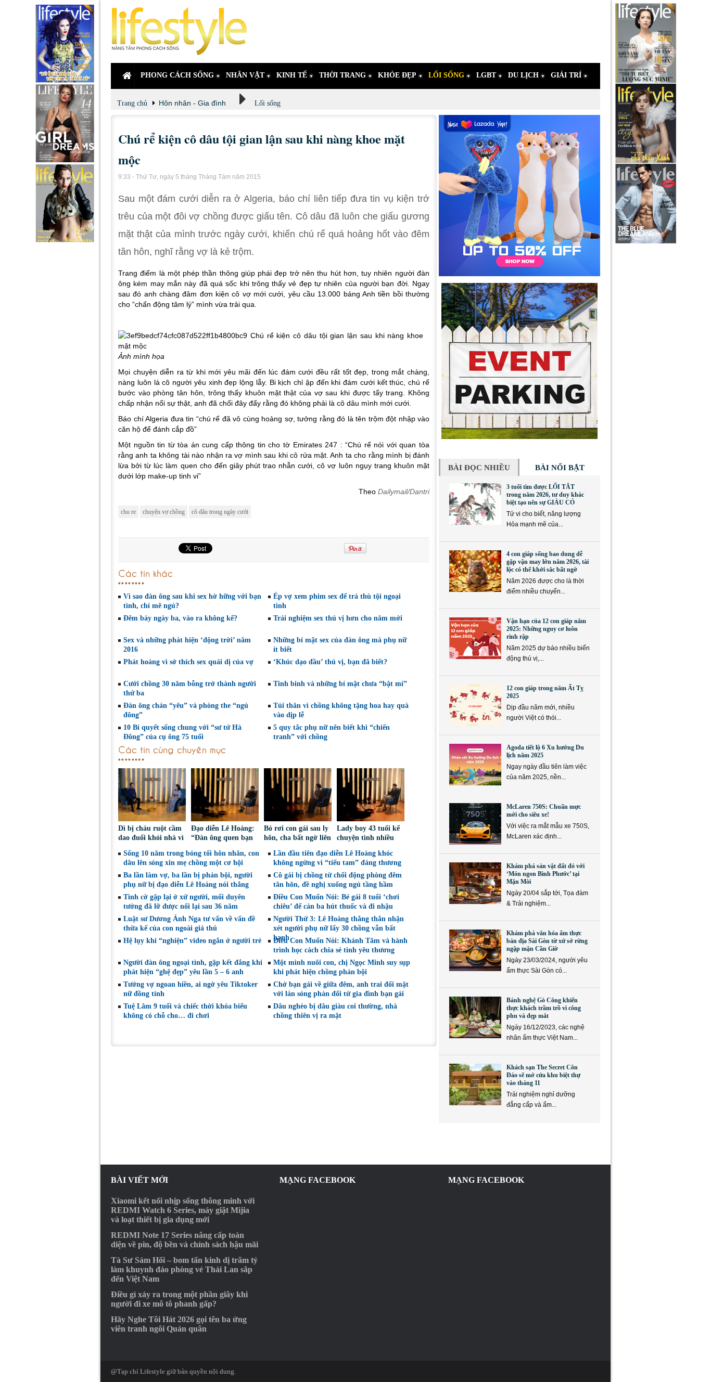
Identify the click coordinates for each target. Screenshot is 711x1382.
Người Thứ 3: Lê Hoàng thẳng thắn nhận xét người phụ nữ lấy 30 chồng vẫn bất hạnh (338, 928)
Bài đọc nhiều (479, 467)
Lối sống (268, 103)
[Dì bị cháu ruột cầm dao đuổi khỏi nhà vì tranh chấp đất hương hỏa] (152, 796)
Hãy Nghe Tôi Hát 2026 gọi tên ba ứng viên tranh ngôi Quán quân (179, 1324)
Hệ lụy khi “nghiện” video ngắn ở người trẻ (192, 941)
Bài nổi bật (560, 467)
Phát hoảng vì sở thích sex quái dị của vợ (188, 662)
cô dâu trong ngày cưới (220, 511)
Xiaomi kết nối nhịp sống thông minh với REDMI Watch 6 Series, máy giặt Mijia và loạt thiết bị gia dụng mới (183, 1210)
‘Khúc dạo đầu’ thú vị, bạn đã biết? (330, 662)
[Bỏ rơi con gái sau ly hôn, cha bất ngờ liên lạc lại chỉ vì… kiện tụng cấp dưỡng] (298, 796)
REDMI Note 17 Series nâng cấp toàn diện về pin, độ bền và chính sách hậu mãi (184, 1240)
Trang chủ (132, 103)
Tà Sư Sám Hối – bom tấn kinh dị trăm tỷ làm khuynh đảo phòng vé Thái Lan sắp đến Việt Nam (184, 1269)
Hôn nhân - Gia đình (192, 103)
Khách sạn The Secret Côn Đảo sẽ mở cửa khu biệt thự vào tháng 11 (543, 1075)
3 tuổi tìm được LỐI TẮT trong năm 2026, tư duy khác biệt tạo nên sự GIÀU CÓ (545, 494)
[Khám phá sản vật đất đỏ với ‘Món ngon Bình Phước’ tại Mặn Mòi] (475, 883)
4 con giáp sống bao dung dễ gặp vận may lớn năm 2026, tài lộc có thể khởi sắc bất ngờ (547, 561)
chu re (128, 511)
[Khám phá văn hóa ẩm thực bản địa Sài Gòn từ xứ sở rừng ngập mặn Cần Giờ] (475, 950)
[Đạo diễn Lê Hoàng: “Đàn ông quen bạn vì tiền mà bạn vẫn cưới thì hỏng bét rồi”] (225, 796)
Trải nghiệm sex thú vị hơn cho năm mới (337, 618)
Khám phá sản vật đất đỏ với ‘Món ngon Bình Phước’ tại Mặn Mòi (545, 873)
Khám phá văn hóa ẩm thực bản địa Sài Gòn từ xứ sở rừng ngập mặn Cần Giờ (547, 940)
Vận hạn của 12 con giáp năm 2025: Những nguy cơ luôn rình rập (546, 628)
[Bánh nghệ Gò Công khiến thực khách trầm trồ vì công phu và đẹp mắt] (475, 1017)
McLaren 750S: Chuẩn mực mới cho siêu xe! (543, 810)
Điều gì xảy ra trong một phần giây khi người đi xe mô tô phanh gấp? (179, 1299)
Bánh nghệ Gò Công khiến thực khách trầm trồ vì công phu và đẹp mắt (543, 1008)
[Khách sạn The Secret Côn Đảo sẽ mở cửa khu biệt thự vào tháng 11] (475, 1084)
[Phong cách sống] (184, 31)
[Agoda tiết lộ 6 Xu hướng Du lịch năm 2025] (475, 764)
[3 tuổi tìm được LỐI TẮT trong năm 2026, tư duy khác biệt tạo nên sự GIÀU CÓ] (475, 504)
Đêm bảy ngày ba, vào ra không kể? (180, 618)
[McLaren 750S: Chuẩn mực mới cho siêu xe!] (475, 824)
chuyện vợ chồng (164, 511)
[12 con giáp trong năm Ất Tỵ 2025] (475, 705)
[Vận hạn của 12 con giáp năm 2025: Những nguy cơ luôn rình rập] (475, 638)
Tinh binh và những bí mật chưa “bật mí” (340, 684)
